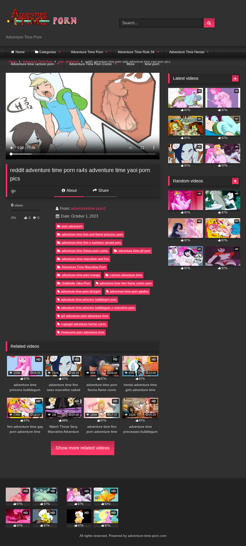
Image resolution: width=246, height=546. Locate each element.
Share (103, 190)
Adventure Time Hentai (186, 52)
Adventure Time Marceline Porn (84, 267)
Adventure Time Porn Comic (90, 64)
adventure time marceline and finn (85, 259)
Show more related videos (83, 447)
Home (20, 52)
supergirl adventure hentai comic (83, 324)
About (71, 190)
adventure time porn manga (81, 275)
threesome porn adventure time (82, 332)
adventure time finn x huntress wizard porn (91, 242)
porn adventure (72, 226)
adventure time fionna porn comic (85, 251)
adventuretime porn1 (88, 208)
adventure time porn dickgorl (80, 291)
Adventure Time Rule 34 (136, 52)
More (131, 64)
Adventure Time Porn (87, 52)
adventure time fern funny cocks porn (126, 283)
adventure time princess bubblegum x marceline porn (98, 308)
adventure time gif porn (134, 251)
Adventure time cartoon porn (32, 64)
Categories (47, 52)
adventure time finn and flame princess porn (92, 234)
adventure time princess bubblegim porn (89, 299)
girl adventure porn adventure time (84, 316)
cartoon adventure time (126, 275)
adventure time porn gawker (129, 291)
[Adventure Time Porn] (55, 19)
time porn (152, 64)
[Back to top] (231, 531)
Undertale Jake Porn (76, 283)
